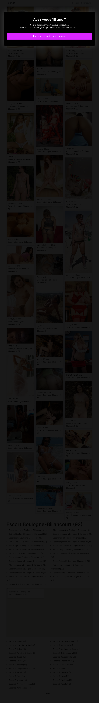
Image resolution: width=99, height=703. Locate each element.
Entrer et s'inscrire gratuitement (49, 36)
